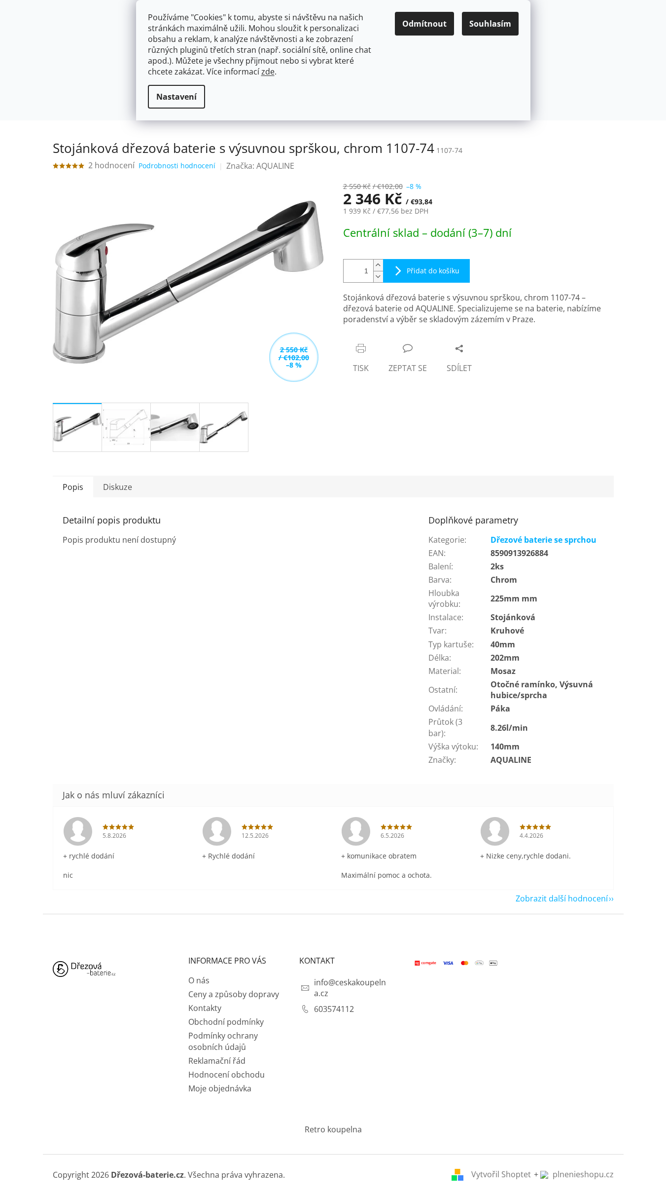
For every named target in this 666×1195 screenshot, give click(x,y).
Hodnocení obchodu (226, 1074)
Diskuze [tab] (117, 487)
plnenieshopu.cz (582, 1174)
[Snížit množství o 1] (378, 276)
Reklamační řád (216, 1060)
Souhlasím (490, 23)
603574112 (334, 1009)
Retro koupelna (333, 1129)
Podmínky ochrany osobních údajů (223, 1041)
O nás (199, 980)
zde (268, 71)
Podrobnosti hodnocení (177, 165)
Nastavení (176, 96)
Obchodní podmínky (226, 1021)
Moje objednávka (219, 1088)
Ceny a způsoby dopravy (233, 994)
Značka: (260, 165)
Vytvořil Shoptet (501, 1174)
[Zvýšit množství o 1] (378, 265)
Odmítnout (424, 23)
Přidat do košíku (433, 270)
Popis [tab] (73, 487)
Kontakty (204, 1008)
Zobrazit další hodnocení (562, 898)
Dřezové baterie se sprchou (543, 539)
